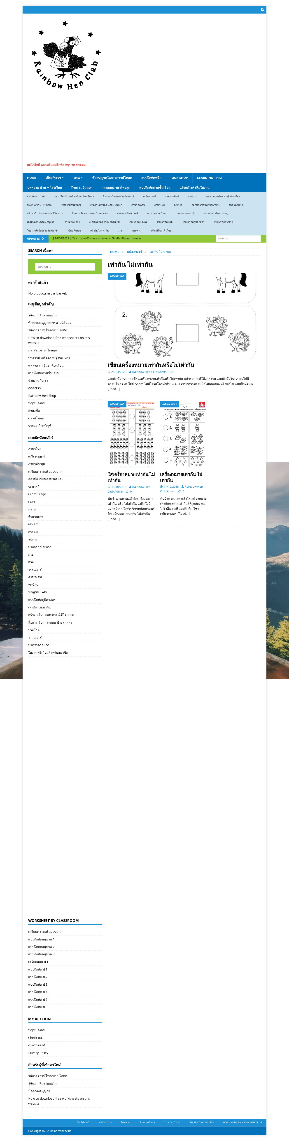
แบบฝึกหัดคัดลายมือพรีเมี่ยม (104, 222)
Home (32, 177)
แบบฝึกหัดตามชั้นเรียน (154, 187)
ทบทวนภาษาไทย (156, 213)
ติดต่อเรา (34, 388)
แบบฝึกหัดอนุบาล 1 (41, 939)
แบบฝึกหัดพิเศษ (164, 222)
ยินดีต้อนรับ (83, 1122)
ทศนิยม (33, 584)
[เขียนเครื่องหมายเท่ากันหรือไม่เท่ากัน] (184, 316)
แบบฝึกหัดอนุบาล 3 (41, 954)
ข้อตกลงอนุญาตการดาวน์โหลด (50, 322)
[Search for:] (238, 238)
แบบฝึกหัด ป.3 (37, 984)
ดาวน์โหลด (36, 418)
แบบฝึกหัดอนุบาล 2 (41, 947)
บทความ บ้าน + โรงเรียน (44, 187)
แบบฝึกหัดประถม (138, 222)
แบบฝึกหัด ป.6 (37, 1007)
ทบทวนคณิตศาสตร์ (127, 213)
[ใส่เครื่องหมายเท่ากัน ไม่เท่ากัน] (132, 435)
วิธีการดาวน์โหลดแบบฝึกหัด (47, 330)
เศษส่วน (136, 230)
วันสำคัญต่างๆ (236, 205)
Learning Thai (209, 177)
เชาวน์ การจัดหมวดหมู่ (215, 213)
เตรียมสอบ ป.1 (72, 222)
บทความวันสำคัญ (71, 205)
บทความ (192, 196)
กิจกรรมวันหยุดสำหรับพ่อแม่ (118, 196)
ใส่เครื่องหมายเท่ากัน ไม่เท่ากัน (131, 477)
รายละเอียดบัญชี (39, 425)
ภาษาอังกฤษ (138, 205)
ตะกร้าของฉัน (38, 1045)
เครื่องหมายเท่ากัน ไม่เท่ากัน (181, 477)
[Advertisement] (144, 124)
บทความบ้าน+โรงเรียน (39, 205)
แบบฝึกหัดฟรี (150, 177)
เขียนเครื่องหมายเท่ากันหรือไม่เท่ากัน (151, 364)
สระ (31, 562)
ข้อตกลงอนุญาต (39, 1091)
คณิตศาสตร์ (149, 196)
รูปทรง (32, 539)
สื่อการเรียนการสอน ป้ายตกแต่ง (90, 213)
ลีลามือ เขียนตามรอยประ (205, 205)
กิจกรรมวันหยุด (81, 187)
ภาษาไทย (159, 205)
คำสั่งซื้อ (34, 411)
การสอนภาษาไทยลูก (116, 187)
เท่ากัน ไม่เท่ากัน (99, 230)
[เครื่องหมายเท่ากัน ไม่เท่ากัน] (184, 435)
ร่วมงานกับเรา (38, 380)
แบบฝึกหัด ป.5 (37, 999)
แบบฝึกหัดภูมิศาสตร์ (194, 222)
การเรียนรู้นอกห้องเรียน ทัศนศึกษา (74, 196)
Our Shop (180, 177)
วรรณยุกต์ (35, 569)
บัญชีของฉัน (36, 403)
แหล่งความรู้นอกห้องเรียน (46, 365)
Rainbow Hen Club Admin (149, 372)
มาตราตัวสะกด (38, 645)
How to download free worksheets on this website (59, 340)
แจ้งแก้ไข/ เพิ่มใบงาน (195, 187)
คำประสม (35, 577)
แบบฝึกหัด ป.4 (37, 992)
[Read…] (114, 389)
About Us (105, 1122)
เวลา (120, 230)
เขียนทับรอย (74, 230)
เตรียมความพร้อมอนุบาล (41, 222)
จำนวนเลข (36, 516)
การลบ (33, 532)
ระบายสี (178, 205)
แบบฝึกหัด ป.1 (37, 969)
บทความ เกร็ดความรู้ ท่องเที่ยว (223, 196)
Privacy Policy (38, 1053)
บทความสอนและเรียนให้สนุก (106, 205)
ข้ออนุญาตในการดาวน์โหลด (112, 177)
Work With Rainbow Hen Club (242, 1122)
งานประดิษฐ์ (172, 196)
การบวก (33, 509)
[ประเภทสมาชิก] (262, 10)
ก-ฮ (30, 554)
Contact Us (171, 1122)
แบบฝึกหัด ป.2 (37, 977)
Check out (35, 1038)
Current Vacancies (201, 1122)
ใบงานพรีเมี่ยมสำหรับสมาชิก (42, 230)
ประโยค (34, 630)
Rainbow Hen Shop (42, 395)
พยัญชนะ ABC (38, 592)
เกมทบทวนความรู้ (185, 213)
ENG (76, 177)
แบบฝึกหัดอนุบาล (223, 222)
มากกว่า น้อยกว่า (39, 547)
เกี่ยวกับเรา (53, 177)
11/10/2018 (118, 487)
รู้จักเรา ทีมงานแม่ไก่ (42, 315)
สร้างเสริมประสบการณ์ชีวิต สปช (45, 213)
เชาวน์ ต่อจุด (37, 494)
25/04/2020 (118, 372)
